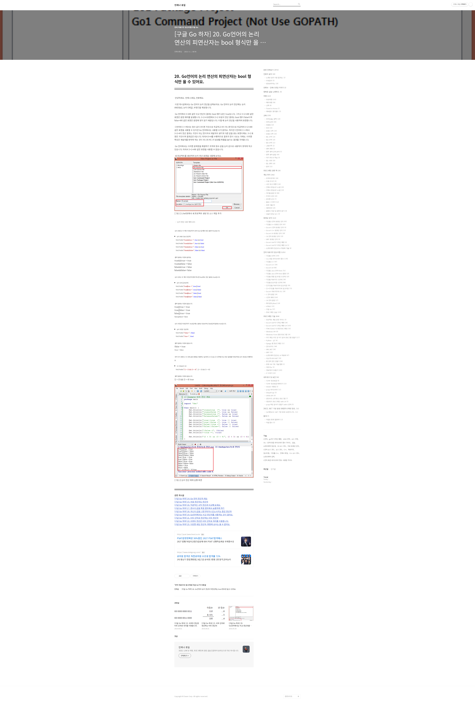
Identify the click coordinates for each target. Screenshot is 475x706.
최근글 (265, 469)
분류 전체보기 (271, 70)
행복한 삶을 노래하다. (272, 92)
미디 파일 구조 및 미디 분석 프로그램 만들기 (283, 337)
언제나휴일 (288, 692)
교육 (267, 115)
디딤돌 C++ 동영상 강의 (275, 224)
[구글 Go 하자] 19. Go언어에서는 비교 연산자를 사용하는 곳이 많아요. (203, 514)
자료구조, (291, 449)
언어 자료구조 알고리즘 (274, 252)
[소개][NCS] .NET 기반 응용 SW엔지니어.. (282, 412)
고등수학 (270, 145)
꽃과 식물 (270, 205)
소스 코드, (279, 449)
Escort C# (271, 267)
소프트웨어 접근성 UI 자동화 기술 (278, 248)
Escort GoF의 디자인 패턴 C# (277, 245)
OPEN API (271, 395)
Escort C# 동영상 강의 (275, 233)
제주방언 (270, 208)
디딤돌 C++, (275, 453)
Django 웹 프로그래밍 (275, 343)
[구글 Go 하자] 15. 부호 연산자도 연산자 (191, 501)
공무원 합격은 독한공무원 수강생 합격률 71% (198, 556)
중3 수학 (270, 143)
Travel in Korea (273, 108)
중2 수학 (270, 140)
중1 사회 (270, 160)
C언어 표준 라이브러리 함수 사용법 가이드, (278, 460)
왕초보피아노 (272, 83)
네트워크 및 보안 (271, 377)
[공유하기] (183, 576)
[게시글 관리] (186, 576)
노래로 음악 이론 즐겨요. (275, 77)
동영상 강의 (269, 218)
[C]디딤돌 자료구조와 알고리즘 (278, 285)
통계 (266, 416)
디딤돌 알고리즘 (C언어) (276, 282)
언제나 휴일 (180, 5)
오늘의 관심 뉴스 (273, 214)
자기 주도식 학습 (273, 157)
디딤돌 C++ (271, 262)
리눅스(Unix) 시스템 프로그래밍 (278, 328)
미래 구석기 (271, 181)
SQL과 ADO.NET (273, 358)
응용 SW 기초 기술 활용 (275, 364)
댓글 (176, 636)
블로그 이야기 (272, 202)
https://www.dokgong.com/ (189, 552)
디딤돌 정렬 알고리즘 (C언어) (277, 276)
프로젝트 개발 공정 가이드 (276, 319)
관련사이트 (288, 696)
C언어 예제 (272, 297)
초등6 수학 (271, 134)
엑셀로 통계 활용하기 (274, 419)
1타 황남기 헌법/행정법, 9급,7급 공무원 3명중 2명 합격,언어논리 (204, 559)
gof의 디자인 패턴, (275, 439)
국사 (269, 128)
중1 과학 (270, 163)
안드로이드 (271, 346)
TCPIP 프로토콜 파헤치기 (276, 383)
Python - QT (271, 340)
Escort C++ (271, 264)
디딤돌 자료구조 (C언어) (276, 279)
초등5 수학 (271, 131)
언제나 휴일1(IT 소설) (275, 187)
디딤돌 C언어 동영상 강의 (276, 221)
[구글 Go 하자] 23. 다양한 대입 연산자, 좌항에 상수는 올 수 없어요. (202, 524)
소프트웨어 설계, (269, 456)
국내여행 (271, 99)
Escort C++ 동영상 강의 (276, 230)
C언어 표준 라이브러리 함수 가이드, (279, 442)
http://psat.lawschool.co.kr (188, 534)
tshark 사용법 (272, 386)
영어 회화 (270, 148)
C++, (285, 449)
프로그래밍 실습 (273, 312)
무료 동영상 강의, (293, 446)
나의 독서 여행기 (273, 184)
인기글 (273, 469)
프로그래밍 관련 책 (272, 170)
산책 (269, 105)
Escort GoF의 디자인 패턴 (276, 242)
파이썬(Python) (273, 303)
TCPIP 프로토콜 (272, 380)
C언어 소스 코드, (269, 449)
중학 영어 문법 (272, 154)
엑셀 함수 (270, 422)
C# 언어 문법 (272, 300)
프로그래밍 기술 (271, 316)
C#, (264, 442)
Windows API (272, 331)
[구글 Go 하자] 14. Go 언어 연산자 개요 (190, 498)
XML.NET (271, 349)
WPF (269, 352)
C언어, (265, 439)
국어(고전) (271, 122)
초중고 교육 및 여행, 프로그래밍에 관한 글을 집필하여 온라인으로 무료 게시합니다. (209, 650)
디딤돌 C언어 (272, 256)
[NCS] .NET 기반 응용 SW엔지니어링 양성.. (281, 408)
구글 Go (270, 309)
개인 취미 (268, 174)
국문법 (270, 125)
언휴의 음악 (269, 74)
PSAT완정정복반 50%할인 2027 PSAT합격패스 (199, 538)
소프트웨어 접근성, (269, 446)
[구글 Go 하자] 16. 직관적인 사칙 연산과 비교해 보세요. (197, 504)
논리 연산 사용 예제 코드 (186, 222)
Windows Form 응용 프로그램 (278, 334)
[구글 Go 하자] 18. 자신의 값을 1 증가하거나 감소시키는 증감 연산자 (203, 511)
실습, (294, 442)
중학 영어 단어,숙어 (274, 151)
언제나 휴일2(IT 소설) (275, 190)
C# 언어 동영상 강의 (274, 236)
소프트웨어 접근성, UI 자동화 (277, 355)
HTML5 (270, 306)
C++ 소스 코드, (294, 453)
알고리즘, (266, 453)
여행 (267, 96)
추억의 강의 (271, 196)
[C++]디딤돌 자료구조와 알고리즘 (279, 288)
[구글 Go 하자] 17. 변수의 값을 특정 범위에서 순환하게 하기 (199, 508)
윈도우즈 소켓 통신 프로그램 (277, 398)
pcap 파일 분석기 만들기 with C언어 (280, 404)
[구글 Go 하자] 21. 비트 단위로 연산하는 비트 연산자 (196, 517)
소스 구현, (295, 439)
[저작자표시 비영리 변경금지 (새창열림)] (203, 576)
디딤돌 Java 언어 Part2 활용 (277, 273)
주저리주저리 (272, 178)
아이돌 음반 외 (272, 193)
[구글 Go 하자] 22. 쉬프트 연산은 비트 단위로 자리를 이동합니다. (201, 521)
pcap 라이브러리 (273, 389)
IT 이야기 (271, 373)
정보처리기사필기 (274, 370)
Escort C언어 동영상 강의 (276, 227)
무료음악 (270, 80)
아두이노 (270, 367)
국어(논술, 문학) (273, 119)
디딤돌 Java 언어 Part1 (276, 270)
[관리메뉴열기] (471, 4)
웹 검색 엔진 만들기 (274, 361)
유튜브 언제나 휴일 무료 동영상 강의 (292, 686)
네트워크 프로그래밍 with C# (277, 401)
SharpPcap (271, 392)
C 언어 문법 (271, 294)
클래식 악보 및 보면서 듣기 (276, 211)
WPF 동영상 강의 (273, 239)
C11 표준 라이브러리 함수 (277, 259)
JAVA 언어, (287, 439)
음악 (269, 166)
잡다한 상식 (271, 199)
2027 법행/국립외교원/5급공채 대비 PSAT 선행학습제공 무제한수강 (205, 541)
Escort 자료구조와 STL (275, 291)
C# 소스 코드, (282, 446)
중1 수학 (270, 137)
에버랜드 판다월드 (273, 111)
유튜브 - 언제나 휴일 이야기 (274, 87)
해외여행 (270, 102)
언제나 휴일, (284, 453)
